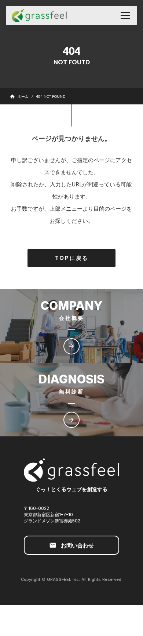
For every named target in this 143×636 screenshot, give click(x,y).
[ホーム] (39, 15)
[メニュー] (125, 15)
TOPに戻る (71, 258)
